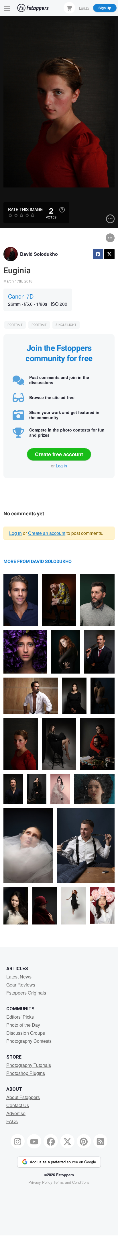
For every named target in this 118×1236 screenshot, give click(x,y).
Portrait (15, 324)
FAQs (12, 1121)
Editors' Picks (20, 1016)
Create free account (59, 454)
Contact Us (17, 1105)
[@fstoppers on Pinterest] (84, 1141)
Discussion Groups (25, 1033)
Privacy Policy (40, 1182)
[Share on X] (109, 254)
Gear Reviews (20, 984)
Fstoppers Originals (26, 992)
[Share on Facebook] (98, 254)
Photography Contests (29, 1041)
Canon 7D (21, 296)
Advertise (15, 1113)
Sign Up (105, 7)
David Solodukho (39, 254)
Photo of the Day (23, 1025)
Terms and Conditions (72, 1182)
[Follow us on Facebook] (51, 1141)
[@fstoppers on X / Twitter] (67, 1141)
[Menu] (7, 8)
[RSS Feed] (100, 1141)
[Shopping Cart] (69, 7)
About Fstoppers (23, 1097)
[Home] (33, 7)
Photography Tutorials (28, 1065)
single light (66, 324)
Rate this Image (25, 209)
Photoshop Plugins (25, 1073)
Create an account (46, 533)
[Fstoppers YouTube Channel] (34, 1141)
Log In (84, 7)
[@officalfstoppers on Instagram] (18, 1141)
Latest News (19, 976)
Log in (61, 466)
